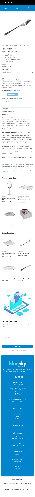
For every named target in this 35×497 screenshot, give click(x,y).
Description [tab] (5, 108)
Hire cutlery (5, 164)
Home (3, 45)
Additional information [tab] (8, 111)
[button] (32, 2)
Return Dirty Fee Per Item (12, 90)
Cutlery (19, 45)
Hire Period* (5, 69)
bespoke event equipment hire (11, 100)
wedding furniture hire (9, 101)
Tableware (14, 45)
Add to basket (12, 94)
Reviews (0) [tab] (5, 114)
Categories (8, 45)
